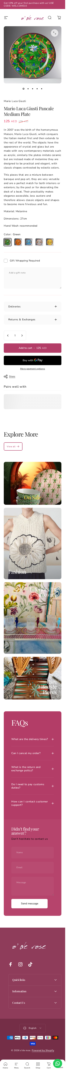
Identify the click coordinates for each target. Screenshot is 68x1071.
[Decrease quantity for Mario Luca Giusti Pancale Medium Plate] (8, 335)
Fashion (17, 571)
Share (12, 376)
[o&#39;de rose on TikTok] (30, 964)
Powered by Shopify (43, 1050)
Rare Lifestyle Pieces (47, 686)
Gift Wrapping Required (25, 260)
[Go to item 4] (37, 88)
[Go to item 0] (23, 88)
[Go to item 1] (28, 88)
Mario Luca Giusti (15, 101)
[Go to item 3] (32, 88)
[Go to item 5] (41, 88)
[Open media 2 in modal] (54, 33)
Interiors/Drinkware (43, 592)
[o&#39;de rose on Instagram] (20, 964)
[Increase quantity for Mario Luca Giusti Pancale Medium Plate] (22, 335)
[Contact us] (57, 1063)
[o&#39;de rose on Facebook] (10, 964)
